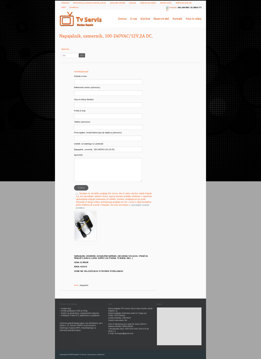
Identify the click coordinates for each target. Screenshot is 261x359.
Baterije (132, 3)
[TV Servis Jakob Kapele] (81, 19)
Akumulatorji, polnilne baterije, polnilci (89, 3)
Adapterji (65, 3)
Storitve (145, 18)
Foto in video (193, 18)
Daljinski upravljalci (148, 3)
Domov (122, 18)
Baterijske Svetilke (117, 3)
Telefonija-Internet (184, 3)
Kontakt (177, 18)
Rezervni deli (161, 18)
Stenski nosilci (166, 3)
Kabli (63, 7)
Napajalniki (84, 285)
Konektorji (73, 7)
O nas (133, 18)
